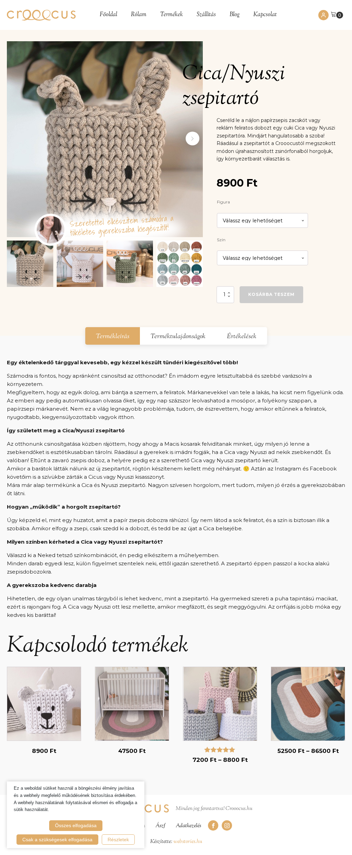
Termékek (171, 15)
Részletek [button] (118, 839)
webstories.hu (188, 842)
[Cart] (337, 15)
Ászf (160, 826)
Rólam (138, 15)
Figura (223, 201)
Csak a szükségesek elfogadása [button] (57, 839)
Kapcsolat (265, 15)
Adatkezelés (188, 826)
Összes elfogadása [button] (76, 825)
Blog (235, 15)
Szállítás (206, 15)
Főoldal (108, 15)
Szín (221, 239)
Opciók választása (44, 749)
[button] (192, 138)
